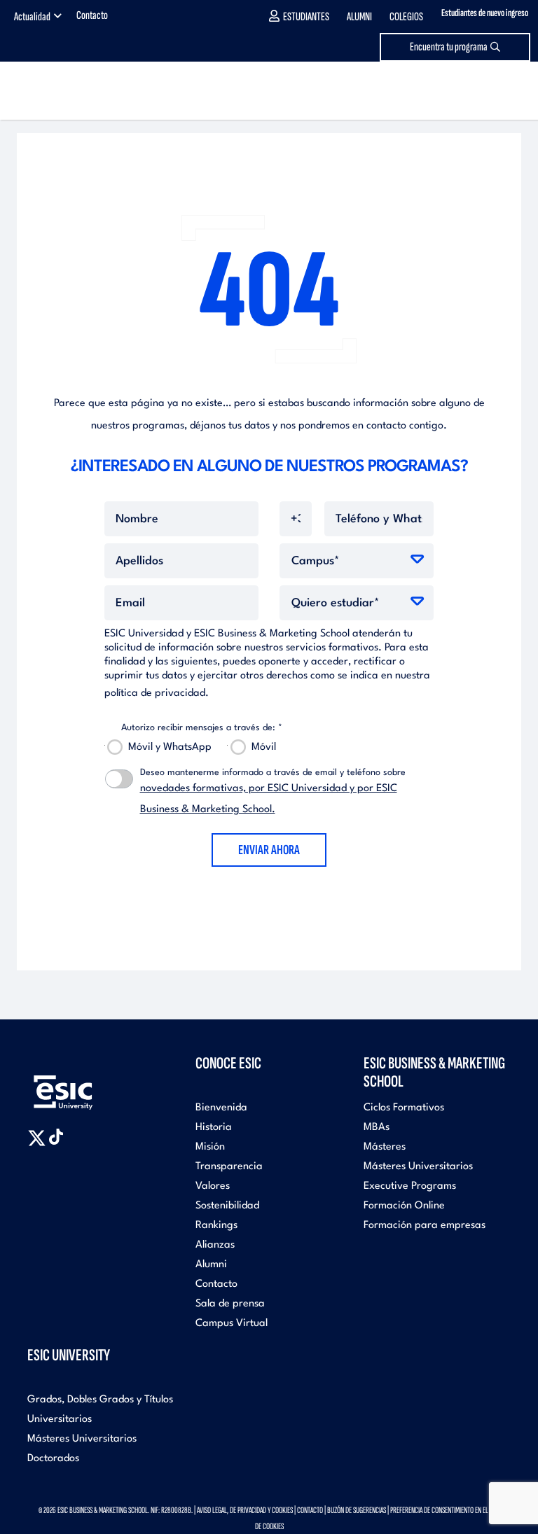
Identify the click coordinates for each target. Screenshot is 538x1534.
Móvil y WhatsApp (170, 747)
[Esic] (83, 1085)
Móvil (263, 747)
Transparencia (229, 1167)
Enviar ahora (269, 850)
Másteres (385, 1147)
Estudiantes (306, 17)
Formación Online (404, 1206)
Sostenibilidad (227, 1206)
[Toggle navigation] (514, 91)
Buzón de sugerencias (356, 1510)
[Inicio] (73, 90)
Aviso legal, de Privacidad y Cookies (245, 1510)
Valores (212, 1186)
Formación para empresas (424, 1225)
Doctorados (53, 1458)
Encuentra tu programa (449, 47)
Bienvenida (221, 1108)
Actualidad (32, 17)
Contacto (92, 15)
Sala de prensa (230, 1304)
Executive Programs (410, 1186)
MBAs (376, 1127)
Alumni (359, 17)
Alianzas (215, 1245)
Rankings (216, 1225)
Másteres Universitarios (418, 1167)
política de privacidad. (156, 693)
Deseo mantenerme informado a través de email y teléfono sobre (273, 791)
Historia (213, 1127)
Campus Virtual (231, 1323)
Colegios (406, 17)
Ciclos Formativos (404, 1108)
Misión (210, 1147)
